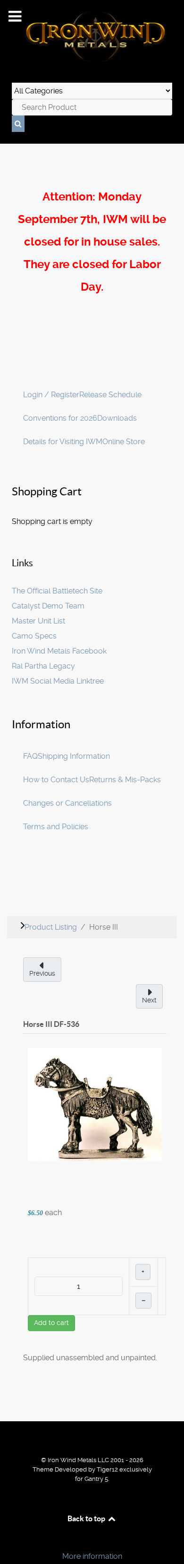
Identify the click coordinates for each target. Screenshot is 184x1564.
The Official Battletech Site (57, 590)
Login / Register (51, 394)
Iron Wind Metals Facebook (59, 651)
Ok (10, 1540)
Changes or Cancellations (67, 803)
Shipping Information (74, 756)
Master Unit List (38, 620)
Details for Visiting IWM (62, 441)
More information (92, 1556)
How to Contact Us (56, 779)
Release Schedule (110, 394)
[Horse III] (95, 1104)
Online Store (123, 441)
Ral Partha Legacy (43, 666)
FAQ (30, 756)
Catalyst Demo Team (48, 605)
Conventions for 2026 (60, 418)
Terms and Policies (55, 826)
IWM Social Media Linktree (58, 681)
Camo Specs (34, 636)
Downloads (117, 418)
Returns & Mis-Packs (125, 779)
